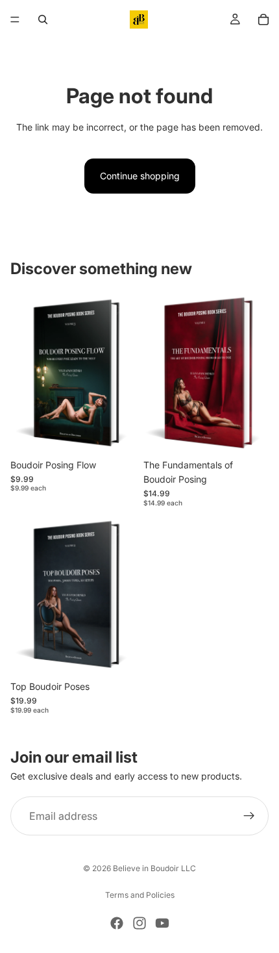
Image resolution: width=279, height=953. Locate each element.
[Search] (43, 19)
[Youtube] (162, 923)
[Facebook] (117, 923)
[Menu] (15, 19)
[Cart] (263, 19)
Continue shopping (140, 175)
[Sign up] (249, 816)
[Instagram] (139, 923)
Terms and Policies (140, 895)
